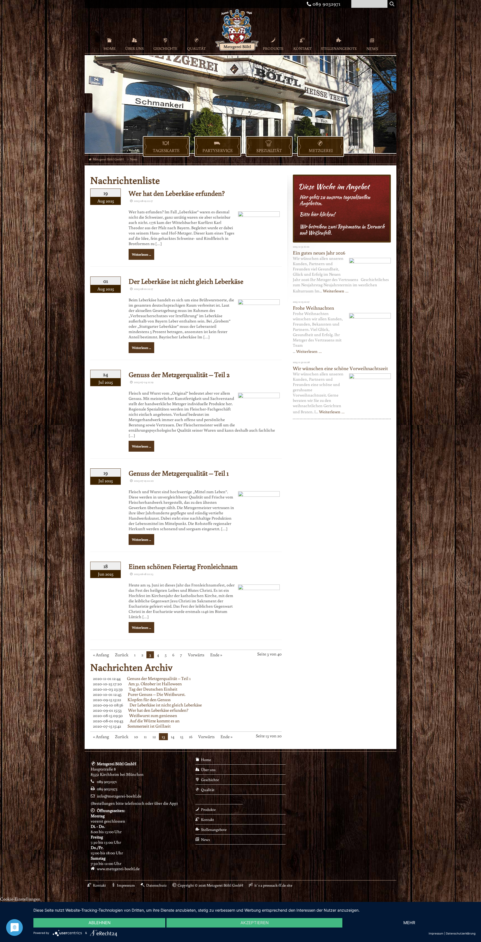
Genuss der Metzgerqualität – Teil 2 (179, 374)
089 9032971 (324, 3)
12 (154, 736)
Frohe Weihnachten (313, 307)
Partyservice (217, 150)
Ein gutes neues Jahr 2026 (319, 252)
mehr (409, 922)
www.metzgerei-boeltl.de (118, 868)
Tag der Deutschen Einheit (153, 689)
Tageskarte (166, 150)
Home (110, 48)
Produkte (273, 48)
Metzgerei (321, 150)
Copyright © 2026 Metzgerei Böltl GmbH (210, 885)
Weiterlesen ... (141, 254)
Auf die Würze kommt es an (155, 720)
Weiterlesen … (336, 290)
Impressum (126, 885)
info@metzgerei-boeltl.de (119, 796)
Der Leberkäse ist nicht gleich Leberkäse (186, 281)
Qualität (196, 48)
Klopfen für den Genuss (149, 699)
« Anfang (101, 654)
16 (190, 736)
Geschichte (165, 48)
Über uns (134, 48)
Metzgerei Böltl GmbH (108, 159)
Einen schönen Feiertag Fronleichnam (183, 566)
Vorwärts (196, 654)
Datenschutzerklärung (460, 933)
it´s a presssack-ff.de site (273, 885)
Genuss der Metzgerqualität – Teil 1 (179, 473)
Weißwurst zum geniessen (153, 715)
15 (181, 736)
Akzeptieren (254, 922)
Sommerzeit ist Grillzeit (149, 726)
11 (145, 736)
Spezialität (269, 150)
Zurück (121, 654)
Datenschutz (156, 885)
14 (172, 736)
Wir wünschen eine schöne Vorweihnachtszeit (340, 368)
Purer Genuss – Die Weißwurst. (156, 694)
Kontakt (302, 48)
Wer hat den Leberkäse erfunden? (177, 193)
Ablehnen (100, 922)
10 (136, 736)
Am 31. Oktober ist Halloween (155, 683)
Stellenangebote (339, 48)
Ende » (216, 654)
